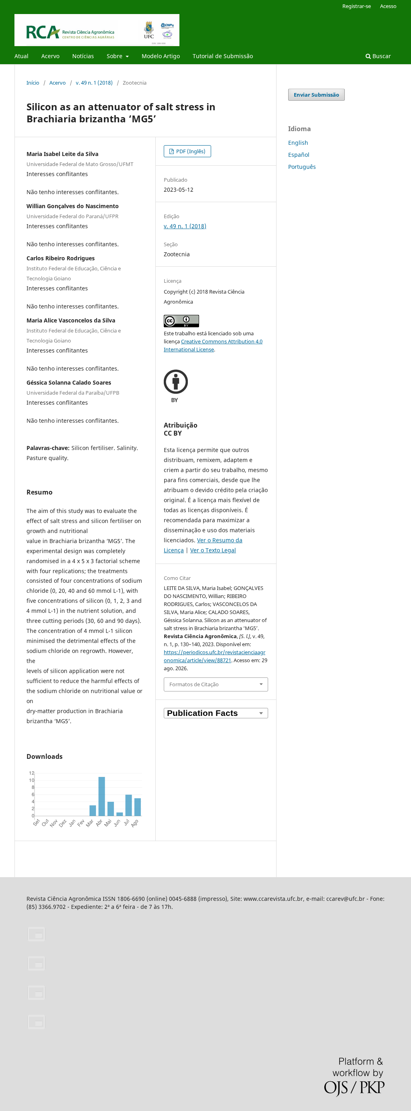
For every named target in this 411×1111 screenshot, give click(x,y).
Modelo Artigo (161, 56)
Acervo (50, 56)
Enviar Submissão (316, 94)
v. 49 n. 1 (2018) (94, 82)
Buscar (381, 56)
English (298, 142)
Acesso (388, 6)
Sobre (115, 56)
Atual (21, 56)
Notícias (83, 56)
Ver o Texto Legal (213, 550)
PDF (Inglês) (190, 151)
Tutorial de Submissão (223, 56)
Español (298, 154)
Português (302, 166)
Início (32, 82)
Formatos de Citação (194, 684)
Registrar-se (356, 6)
